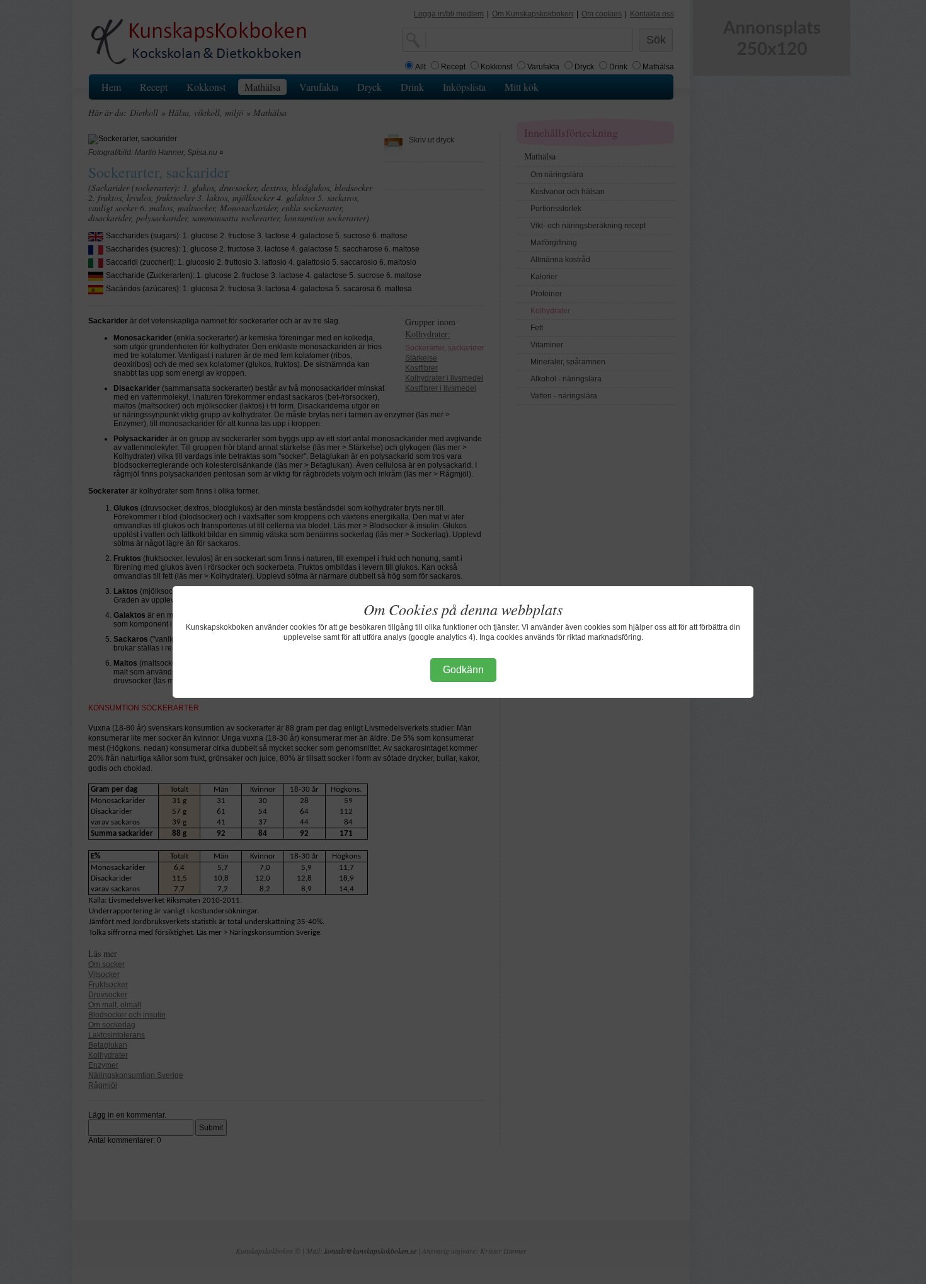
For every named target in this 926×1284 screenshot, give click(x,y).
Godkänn (463, 669)
